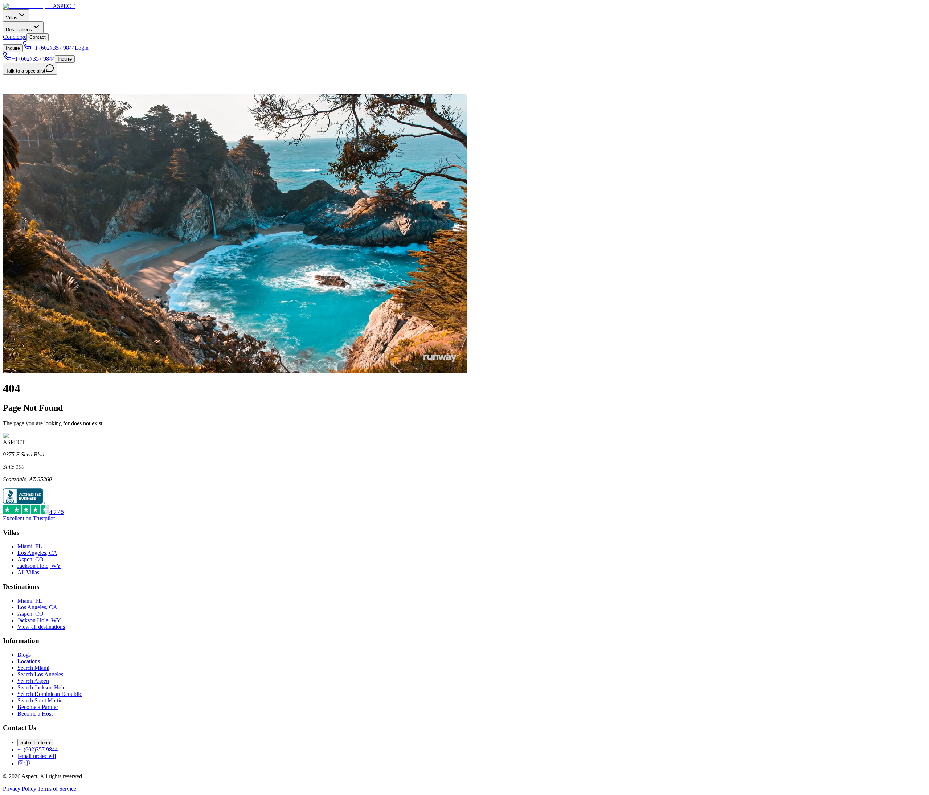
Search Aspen (33, 681)
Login (82, 48)
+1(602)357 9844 (37, 749)
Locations (28, 661)
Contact (37, 37)
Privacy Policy (19, 789)
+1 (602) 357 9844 (53, 48)
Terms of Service (56, 789)
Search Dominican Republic (49, 694)
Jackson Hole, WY (39, 566)
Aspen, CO (30, 559)
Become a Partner (37, 707)
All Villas (28, 572)
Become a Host (35, 713)
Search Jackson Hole (41, 687)
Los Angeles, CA (37, 553)
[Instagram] (20, 764)
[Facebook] (27, 764)
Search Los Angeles (40, 674)
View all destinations (41, 627)
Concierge (14, 37)
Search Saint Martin (40, 700)
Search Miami (33, 668)
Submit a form (35, 742)
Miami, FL (29, 546)
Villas (11, 17)
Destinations (19, 29)
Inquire (13, 48)
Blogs (24, 655)
